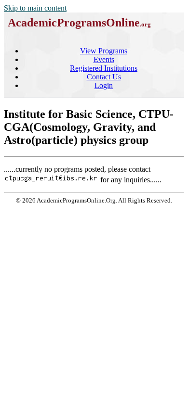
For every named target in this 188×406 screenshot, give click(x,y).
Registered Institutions (103, 68)
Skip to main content (35, 8)
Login (103, 85)
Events (104, 59)
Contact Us (104, 77)
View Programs (103, 51)
